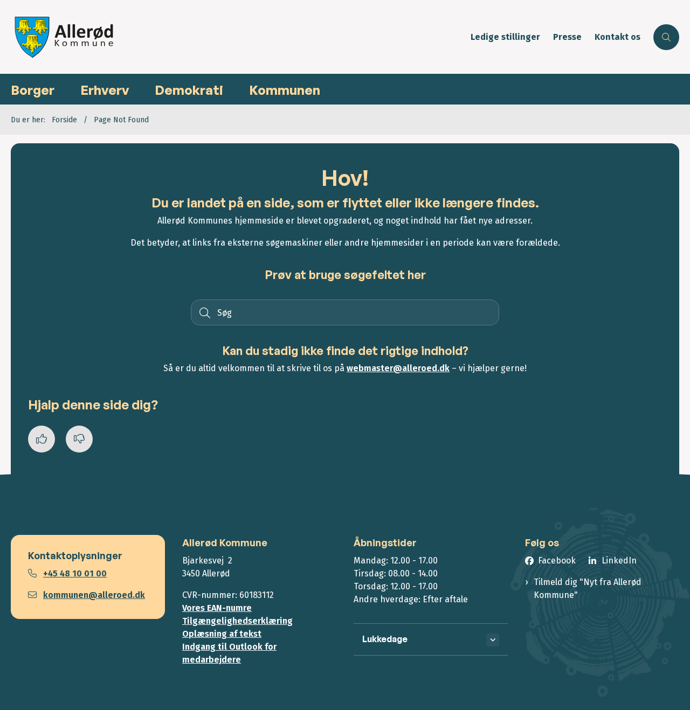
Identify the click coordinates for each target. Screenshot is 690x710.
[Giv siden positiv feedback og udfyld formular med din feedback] (41, 439)
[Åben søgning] (666, 37)
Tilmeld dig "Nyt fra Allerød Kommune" (587, 588)
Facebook (557, 560)
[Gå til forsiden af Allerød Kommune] (237, 37)
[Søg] (204, 312)
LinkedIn (619, 560)
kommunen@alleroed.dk (94, 595)
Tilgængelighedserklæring (237, 621)
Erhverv (104, 90)
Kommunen (284, 90)
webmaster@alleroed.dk (398, 368)
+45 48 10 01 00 (75, 573)
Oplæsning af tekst (221, 634)
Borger (32, 90)
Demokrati (189, 90)
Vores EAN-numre (217, 608)
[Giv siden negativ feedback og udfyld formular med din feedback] (79, 439)
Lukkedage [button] (385, 639)
